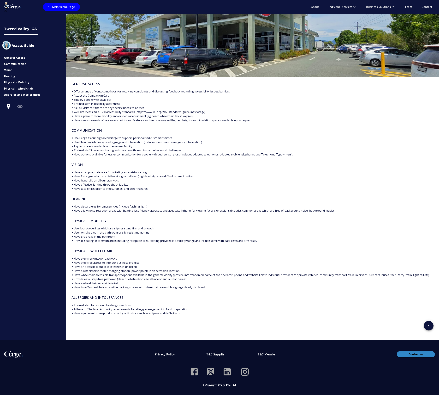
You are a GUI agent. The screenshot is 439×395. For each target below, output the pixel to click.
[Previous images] (70, 39)
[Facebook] (194, 372)
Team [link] (408, 7)
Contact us (415, 354)
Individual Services (340, 7)
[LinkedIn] (227, 372)
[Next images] (434, 39)
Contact (427, 7)
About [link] (315, 7)
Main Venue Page (63, 7)
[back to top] (429, 325)
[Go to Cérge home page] (13, 6)
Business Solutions (378, 7)
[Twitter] (211, 372)
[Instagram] (245, 372)
